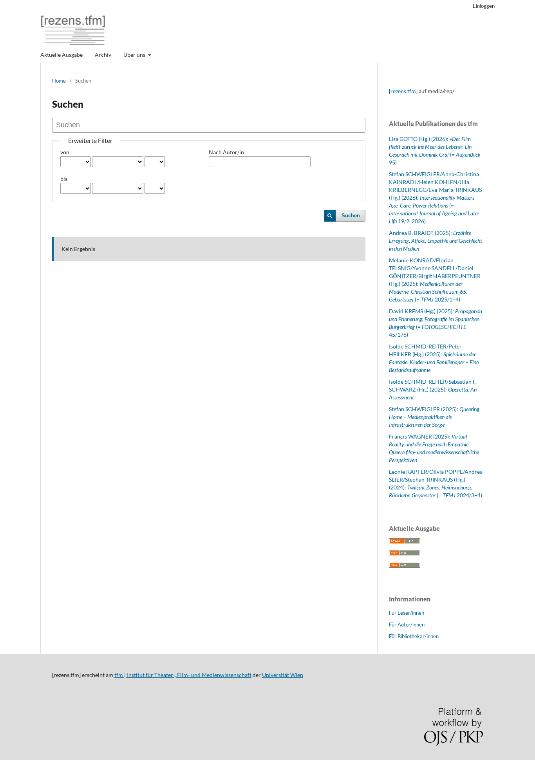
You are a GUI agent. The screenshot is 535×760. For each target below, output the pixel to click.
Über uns (134, 54)
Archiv (103, 54)
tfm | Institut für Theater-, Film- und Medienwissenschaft (182, 675)
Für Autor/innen (407, 624)
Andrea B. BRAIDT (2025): (435, 240)
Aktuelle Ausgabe (61, 54)
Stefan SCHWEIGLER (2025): (434, 417)
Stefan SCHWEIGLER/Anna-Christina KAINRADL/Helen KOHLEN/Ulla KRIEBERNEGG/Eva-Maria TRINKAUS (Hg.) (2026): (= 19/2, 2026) (435, 197)
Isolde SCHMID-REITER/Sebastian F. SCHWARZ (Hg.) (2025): (433, 389)
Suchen (351, 215)
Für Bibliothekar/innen (414, 636)
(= (446, 495)
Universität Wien (282, 675)
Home (59, 81)
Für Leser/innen (406, 613)
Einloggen (484, 6)
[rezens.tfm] (403, 91)
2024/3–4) (469, 495)
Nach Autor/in (226, 152)
